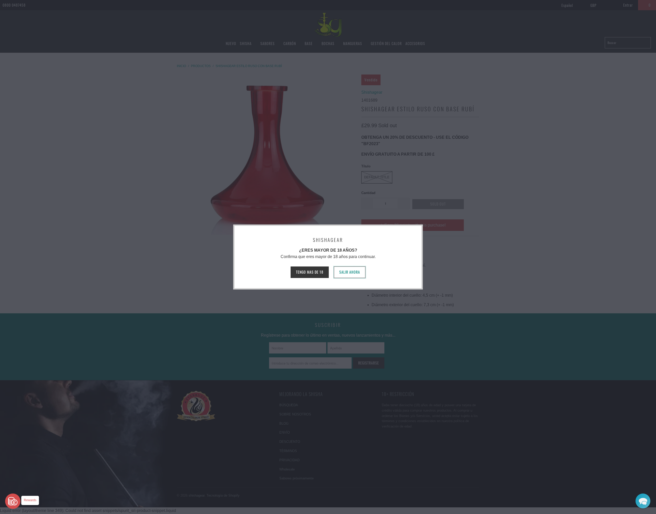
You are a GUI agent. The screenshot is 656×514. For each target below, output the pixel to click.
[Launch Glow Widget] (12, 501)
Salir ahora (349, 272)
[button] (643, 501)
